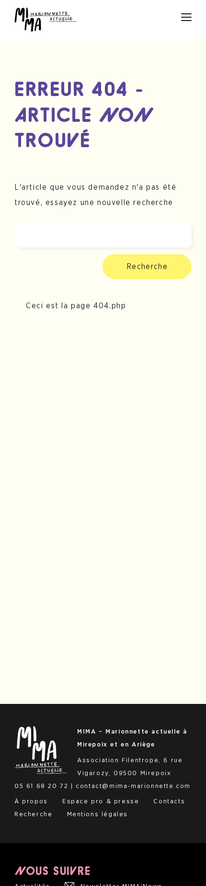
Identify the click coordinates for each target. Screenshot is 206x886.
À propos (31, 801)
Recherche (147, 266)
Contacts (169, 801)
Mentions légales (97, 814)
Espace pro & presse (100, 801)
